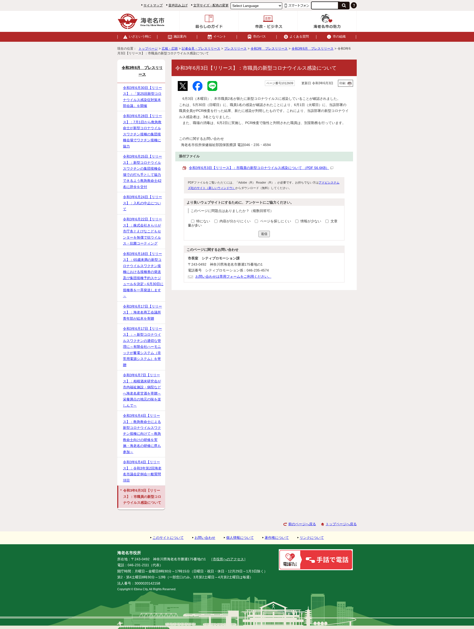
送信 (264, 234)
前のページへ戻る (302, 524)
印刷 (342, 83)
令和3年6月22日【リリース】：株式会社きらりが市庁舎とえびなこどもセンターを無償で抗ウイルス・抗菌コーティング (142, 231)
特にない (203, 221)
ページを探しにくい (276, 221)
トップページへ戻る (341, 524)
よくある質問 (299, 36)
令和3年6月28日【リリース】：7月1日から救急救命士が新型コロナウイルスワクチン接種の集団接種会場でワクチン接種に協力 (142, 131)
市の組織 (339, 36)
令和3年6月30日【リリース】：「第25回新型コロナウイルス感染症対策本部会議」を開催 (142, 97)
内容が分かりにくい (235, 221)
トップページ (148, 48)
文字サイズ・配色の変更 (211, 5)
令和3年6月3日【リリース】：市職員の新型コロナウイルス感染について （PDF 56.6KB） (259, 168)
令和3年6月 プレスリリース (313, 48)
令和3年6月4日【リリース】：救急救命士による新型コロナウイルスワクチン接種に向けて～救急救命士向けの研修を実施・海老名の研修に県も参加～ (142, 434)
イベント (219, 36)
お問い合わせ (205, 538)
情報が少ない (311, 221)
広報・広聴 (170, 48)
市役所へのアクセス (228, 559)
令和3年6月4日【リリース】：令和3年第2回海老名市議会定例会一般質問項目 (142, 471)
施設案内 (180, 36)
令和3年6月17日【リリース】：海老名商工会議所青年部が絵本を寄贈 (142, 312)
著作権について (277, 538)
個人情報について (240, 538)
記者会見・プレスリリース (201, 48)
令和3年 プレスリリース (269, 48)
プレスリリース (235, 48)
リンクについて (312, 538)
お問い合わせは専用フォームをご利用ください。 (233, 276)
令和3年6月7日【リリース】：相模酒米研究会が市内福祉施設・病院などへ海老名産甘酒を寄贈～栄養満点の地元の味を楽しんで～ (142, 390)
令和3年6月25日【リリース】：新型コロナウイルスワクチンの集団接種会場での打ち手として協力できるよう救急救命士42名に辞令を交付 (142, 172)
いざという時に (140, 36)
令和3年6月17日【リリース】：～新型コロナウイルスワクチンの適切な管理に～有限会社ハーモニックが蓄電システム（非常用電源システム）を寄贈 (142, 347)
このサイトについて (168, 538)
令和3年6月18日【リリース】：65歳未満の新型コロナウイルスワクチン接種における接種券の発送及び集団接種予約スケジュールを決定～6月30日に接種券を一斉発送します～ (143, 275)
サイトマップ (153, 5)
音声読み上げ (178, 5)
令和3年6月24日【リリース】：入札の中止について (142, 203)
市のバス (259, 36)
